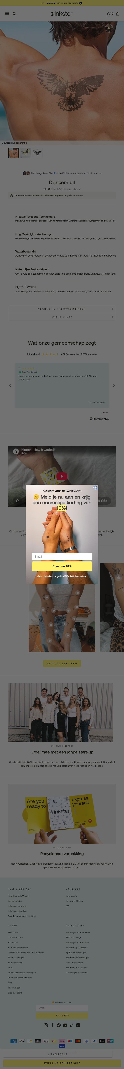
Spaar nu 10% (62, 566)
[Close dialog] (95, 487)
